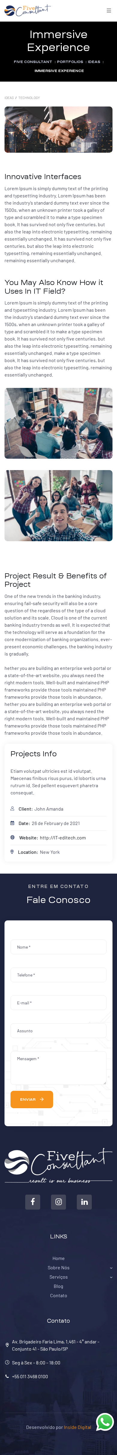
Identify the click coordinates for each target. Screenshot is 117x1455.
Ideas (9, 97)
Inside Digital (77, 1427)
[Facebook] (32, 1202)
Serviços (59, 1277)
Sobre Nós (59, 1267)
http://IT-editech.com (63, 837)
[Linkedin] (84, 1202)
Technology (29, 97)
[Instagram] (58, 1202)
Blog (58, 1286)
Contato (58, 1295)
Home (58, 1258)
